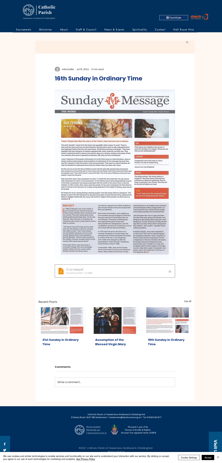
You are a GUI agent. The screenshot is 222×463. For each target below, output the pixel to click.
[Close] (218, 457)
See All (187, 301)
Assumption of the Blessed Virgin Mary (110, 342)
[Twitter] (5, 450)
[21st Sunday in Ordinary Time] (62, 320)
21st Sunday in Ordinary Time (60, 342)
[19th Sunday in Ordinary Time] (167, 320)
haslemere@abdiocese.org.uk (125, 417)
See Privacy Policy (85, 459)
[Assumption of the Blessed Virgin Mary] (115, 320)
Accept (207, 457)
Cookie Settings (189, 457)
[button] (187, 42)
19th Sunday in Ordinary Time (166, 342)
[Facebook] (5, 444)
